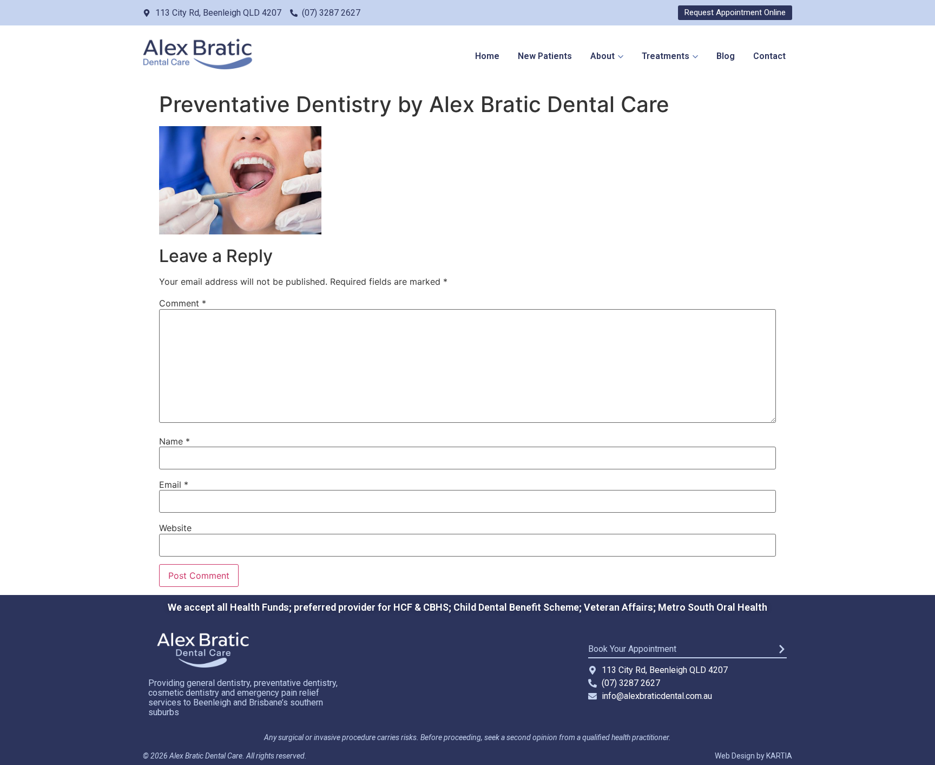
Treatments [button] (665, 56)
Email (173, 484)
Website (175, 528)
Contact (769, 56)
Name (174, 441)
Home (487, 56)
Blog (725, 56)
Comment (182, 303)
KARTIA (779, 755)
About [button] (602, 56)
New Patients (545, 56)
